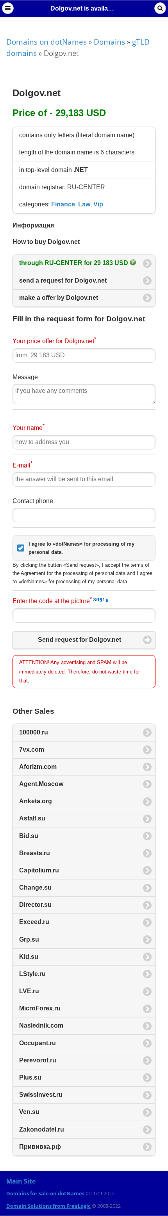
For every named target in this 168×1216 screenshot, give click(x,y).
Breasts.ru (34, 853)
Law (84, 204)
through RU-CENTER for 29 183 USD (74, 263)
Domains (109, 41)
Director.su (35, 904)
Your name (29, 427)
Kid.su (28, 956)
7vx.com (31, 749)
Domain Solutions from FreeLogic (48, 1205)
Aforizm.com (38, 766)
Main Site (21, 1181)
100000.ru (33, 732)
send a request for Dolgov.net (63, 280)
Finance (63, 204)
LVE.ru (29, 991)
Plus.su (30, 1077)
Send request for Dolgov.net (79, 639)
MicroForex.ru (40, 1008)
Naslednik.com (41, 1025)
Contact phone (33, 501)
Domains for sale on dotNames (45, 1193)
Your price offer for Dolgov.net (54, 340)
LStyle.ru (32, 974)
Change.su (35, 887)
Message (25, 377)
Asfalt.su (32, 818)
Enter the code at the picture (52, 600)
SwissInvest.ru (41, 1094)
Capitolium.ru (39, 870)
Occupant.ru (37, 1043)
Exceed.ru (34, 922)
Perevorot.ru (37, 1060)
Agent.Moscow (41, 784)
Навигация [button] (8, 8)
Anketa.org (35, 801)
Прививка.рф (40, 1146)
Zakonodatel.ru (41, 1129)
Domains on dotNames (46, 41)
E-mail (22, 464)
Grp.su (29, 939)
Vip (98, 204)
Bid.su (28, 836)
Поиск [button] (160, 8)
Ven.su (29, 1112)
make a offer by (58, 297)
